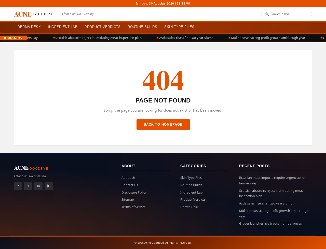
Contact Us (129, 185)
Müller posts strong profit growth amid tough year (266, 38)
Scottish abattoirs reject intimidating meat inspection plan (97, 38)
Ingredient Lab (62, 27)
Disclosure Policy (133, 192)
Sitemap (127, 199)
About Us (128, 177)
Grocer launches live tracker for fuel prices (270, 223)
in (38, 186)
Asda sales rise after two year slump (184, 38)
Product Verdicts (102, 27)
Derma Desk (29, 27)
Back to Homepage (163, 124)
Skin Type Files (179, 27)
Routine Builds (142, 27)
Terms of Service (133, 207)
